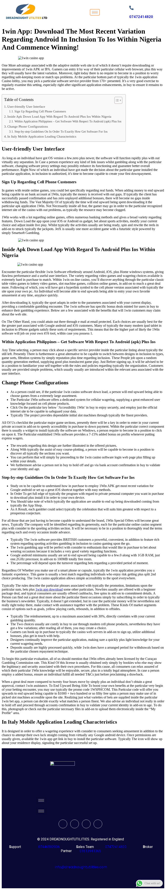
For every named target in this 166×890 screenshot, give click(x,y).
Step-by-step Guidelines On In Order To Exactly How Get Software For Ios (60, 131)
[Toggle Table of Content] (116, 100)
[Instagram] (98, 824)
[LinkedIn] (86, 824)
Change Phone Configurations (27, 126)
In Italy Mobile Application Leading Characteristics (41, 136)
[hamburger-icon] (95, 12)
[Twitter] (74, 824)
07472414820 (141, 17)
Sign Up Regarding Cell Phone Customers (40, 111)
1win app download (49, 589)
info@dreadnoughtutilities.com (81, 866)
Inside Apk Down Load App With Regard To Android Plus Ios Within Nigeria (59, 116)
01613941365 (89, 851)
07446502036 (49, 847)
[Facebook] (63, 824)
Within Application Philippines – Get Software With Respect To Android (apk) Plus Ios (67, 121)
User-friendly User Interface (26, 106)
